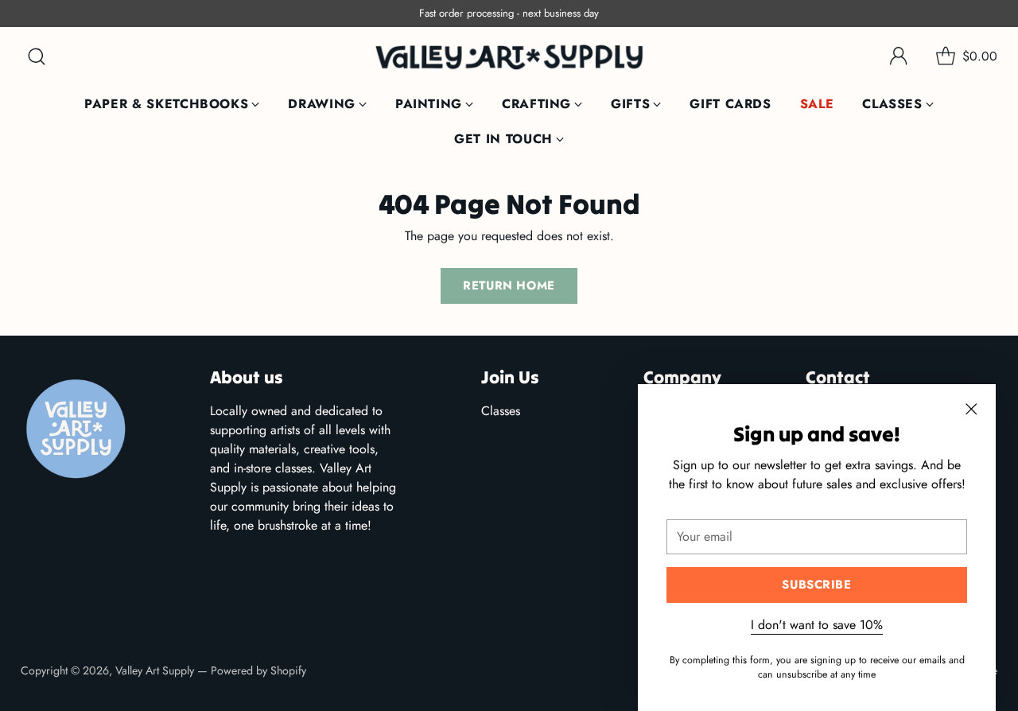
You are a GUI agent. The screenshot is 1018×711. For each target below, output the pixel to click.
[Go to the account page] (899, 56)
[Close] (971, 409)
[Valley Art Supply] (509, 57)
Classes (500, 411)
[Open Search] (36, 56)
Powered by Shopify (258, 670)
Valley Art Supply (154, 670)
